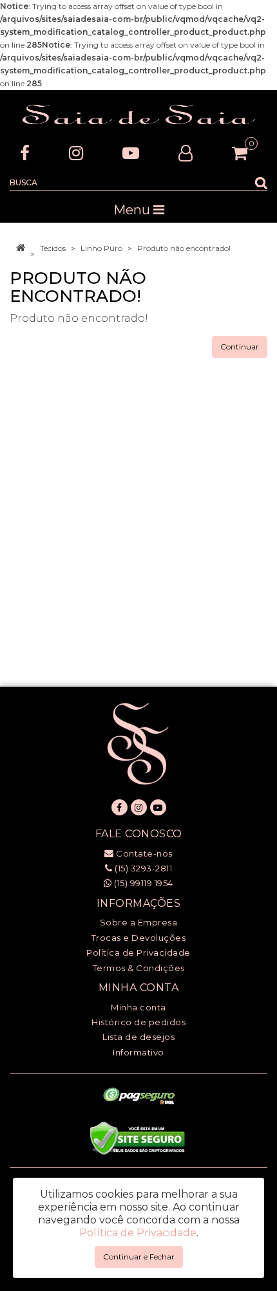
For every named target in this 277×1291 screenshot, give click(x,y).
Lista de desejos (138, 1037)
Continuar (239, 346)
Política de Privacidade (138, 952)
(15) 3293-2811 (142, 868)
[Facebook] (25, 153)
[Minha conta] (185, 153)
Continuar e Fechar (139, 1256)
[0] (239, 153)
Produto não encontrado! (184, 248)
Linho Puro (101, 248)
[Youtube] (130, 153)
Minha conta (138, 1007)
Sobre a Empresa (139, 922)
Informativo (138, 1052)
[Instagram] (76, 153)
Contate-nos (143, 853)
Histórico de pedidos (138, 1022)
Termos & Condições (139, 968)
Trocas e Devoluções (138, 938)
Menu (133, 210)
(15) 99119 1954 (142, 883)
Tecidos (53, 248)
